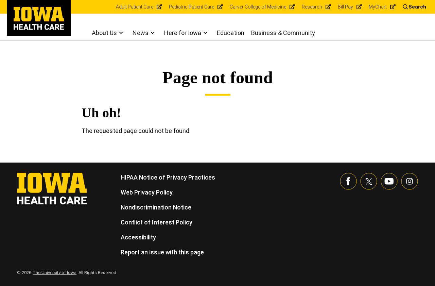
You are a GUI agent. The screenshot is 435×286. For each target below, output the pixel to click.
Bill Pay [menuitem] (345, 7)
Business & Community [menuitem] (283, 32)
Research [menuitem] (312, 7)
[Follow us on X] (368, 181)
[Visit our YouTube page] (389, 181)
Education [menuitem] (230, 32)
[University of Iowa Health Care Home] (52, 187)
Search (417, 7)
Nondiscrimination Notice (156, 207)
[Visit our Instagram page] (409, 181)
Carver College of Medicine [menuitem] (258, 7)
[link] (39, 18)
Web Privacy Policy (147, 192)
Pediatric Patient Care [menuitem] (191, 7)
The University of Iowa (54, 272)
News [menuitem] (141, 32)
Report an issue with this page (162, 252)
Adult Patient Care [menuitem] (134, 7)
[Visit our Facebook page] (348, 181)
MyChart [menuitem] (378, 7)
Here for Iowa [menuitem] (182, 32)
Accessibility (138, 237)
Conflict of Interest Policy (156, 222)
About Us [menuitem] (104, 32)
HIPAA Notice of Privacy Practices (168, 177)
